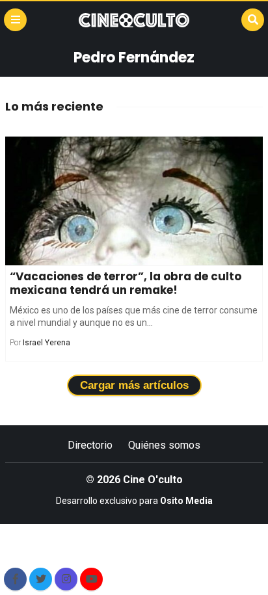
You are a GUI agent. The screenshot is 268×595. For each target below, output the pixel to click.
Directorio (90, 445)
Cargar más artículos (134, 385)
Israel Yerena (46, 342)
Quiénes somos (164, 445)
